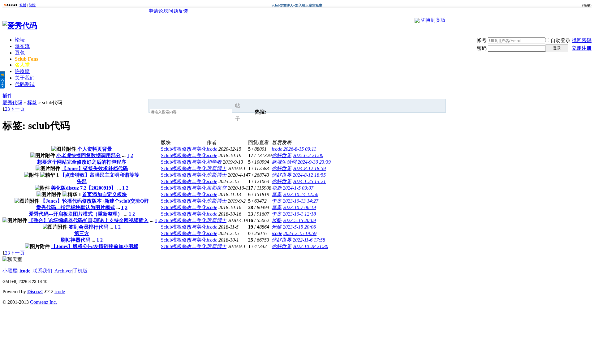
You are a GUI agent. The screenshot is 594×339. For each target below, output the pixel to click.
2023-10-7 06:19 (299, 207)
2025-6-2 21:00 (308, 155)
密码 (482, 48)
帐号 (482, 40)
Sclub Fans (26, 59)
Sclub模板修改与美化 (184, 149)
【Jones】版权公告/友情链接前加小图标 (94, 246)
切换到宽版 (433, 20)
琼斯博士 (216, 168)
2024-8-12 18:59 (309, 168)
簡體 (32, 5)
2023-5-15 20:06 (299, 227)
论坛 (20, 39)
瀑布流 (22, 46)
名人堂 (22, 64)
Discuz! (35, 291)
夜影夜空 (216, 188)
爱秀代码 (12, 102)
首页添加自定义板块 (104, 194)
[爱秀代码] (19, 26)
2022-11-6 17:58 (309, 239)
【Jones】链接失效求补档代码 (95, 168)
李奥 (277, 194)
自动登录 (560, 40)
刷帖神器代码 (75, 239)
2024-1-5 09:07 (298, 188)
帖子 (237, 112)
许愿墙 (22, 71)
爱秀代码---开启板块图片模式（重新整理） (76, 214)
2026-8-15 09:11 (299, 149)
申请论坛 (158, 11)
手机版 (80, 270)
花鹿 (277, 188)
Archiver (63, 270)
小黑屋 (9, 270)
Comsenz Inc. (43, 302)
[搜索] (247, 112)
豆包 (20, 52)
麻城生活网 (284, 162)
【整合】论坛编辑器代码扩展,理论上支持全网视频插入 (88, 220)
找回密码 (582, 40)
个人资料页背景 (94, 149)
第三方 (81, 233)
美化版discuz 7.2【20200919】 (83, 188)
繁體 (22, 5)
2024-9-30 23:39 (314, 162)
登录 (557, 48)
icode (212, 149)
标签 (32, 102)
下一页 (17, 109)
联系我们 (42, 270)
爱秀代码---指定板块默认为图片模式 (75, 207)
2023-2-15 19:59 (299, 233)
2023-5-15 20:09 (299, 220)
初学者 (214, 162)
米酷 (277, 220)
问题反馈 (178, 11)
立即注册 (582, 48)
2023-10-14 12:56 (300, 194)
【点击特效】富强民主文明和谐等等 (99, 175)
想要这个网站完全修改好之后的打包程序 (81, 162)
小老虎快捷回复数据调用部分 (88, 155)
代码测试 (25, 84)
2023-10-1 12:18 (299, 214)
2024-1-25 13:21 (309, 181)
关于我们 (25, 77)
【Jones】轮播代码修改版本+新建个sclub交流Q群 (95, 201)
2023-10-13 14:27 (300, 201)
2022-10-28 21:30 (310, 246)
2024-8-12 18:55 (309, 175)
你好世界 (281, 155)
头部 (82, 181)
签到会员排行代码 (88, 227)
